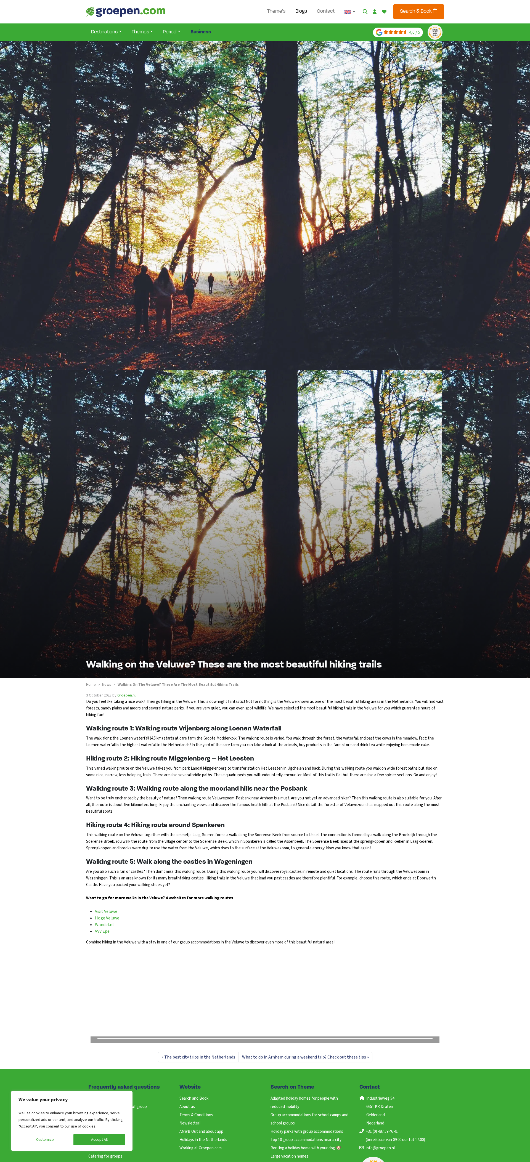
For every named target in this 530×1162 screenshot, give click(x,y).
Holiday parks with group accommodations (307, 1131)
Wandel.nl (104, 925)
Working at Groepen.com (200, 1148)
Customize (45, 1139)
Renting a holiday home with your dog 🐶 (306, 1148)
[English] (350, 12)
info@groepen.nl (380, 1148)
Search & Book (416, 11)
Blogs (301, 11)
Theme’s (276, 11)
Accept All (99, 1139)
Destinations (104, 32)
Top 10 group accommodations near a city (306, 1140)
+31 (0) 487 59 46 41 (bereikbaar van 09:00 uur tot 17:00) (395, 1136)
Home (91, 684)
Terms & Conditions (196, 1115)
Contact (326, 11)
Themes (140, 32)
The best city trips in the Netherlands (199, 1057)
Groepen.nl (126, 695)
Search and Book (193, 1098)
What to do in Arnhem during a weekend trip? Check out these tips (304, 1057)
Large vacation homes (289, 1156)
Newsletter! (189, 1123)
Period (169, 32)
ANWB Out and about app (201, 1131)
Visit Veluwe (106, 911)
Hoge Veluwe (107, 918)
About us (187, 1107)
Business (200, 32)
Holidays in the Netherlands (203, 1140)
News (106, 684)
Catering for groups (105, 1156)
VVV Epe (102, 931)
